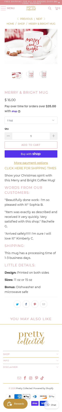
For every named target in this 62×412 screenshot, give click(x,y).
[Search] (50, 8)
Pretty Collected (24, 388)
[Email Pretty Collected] (19, 378)
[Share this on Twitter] (17, 304)
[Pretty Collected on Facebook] (25, 378)
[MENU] (2, 8)
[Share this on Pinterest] (35, 304)
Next (39, 18)
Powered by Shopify (43, 388)
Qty (7, 128)
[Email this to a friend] (43, 304)
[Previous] (7, 46)
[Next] (55, 46)
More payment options (31, 163)
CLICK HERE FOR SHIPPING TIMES (30, 168)
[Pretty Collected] (31, 8)
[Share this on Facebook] (26, 304)
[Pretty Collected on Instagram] (30, 378)
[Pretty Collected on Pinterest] (36, 378)
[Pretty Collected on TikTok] (42, 378)
